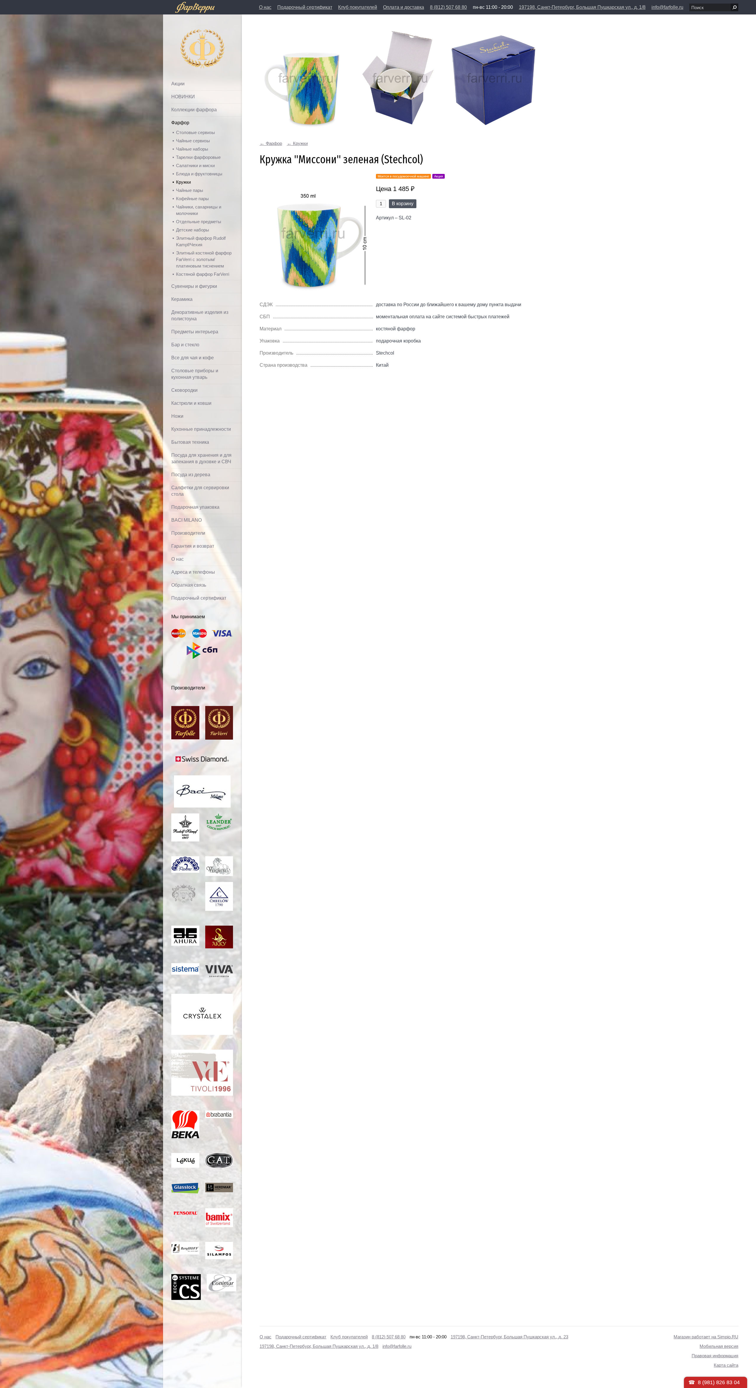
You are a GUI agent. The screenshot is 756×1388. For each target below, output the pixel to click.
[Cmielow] (219, 885)
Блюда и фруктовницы (199, 173)
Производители (188, 533)
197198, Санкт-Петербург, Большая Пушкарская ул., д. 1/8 (582, 7)
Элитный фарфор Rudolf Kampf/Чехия (201, 241)
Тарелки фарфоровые (198, 157)
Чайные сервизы (193, 140)
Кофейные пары (192, 198)
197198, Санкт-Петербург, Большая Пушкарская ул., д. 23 (509, 1336)
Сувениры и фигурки (194, 286)
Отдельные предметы (198, 221)
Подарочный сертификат (304, 7)
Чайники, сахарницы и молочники (198, 210)
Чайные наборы (192, 148)
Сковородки (184, 390)
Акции (178, 83)
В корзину (402, 203)
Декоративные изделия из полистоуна (199, 315)
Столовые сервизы (195, 132)
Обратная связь (188, 585)
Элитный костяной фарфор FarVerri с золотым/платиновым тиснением (204, 259)
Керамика (182, 299)
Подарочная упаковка (195, 507)
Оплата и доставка (403, 7)
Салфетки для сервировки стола (200, 491)
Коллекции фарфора (194, 109)
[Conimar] (221, 1277)
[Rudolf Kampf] (185, 816)
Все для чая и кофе (192, 357)
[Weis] (185, 1156)
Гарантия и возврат (192, 546)
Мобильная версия (719, 1346)
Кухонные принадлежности (201, 429)
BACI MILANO (186, 520)
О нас (265, 7)
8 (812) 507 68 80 (448, 7)
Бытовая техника (190, 442)
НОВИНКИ (183, 96)
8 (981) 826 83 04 (719, 1382)
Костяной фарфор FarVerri (202, 274)
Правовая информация (715, 1355)
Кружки (183, 182)
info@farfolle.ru (667, 7)
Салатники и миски (195, 165)
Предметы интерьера (194, 331)
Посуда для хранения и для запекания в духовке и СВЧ (201, 458)
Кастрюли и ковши (191, 403)
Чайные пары (189, 190)
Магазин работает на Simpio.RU (706, 1336)
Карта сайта (726, 1365)
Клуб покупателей (357, 7)
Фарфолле (188, 34)
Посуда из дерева (190, 474)
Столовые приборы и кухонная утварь (194, 374)
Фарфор (180, 122)
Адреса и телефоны (193, 572)
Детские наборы (192, 229)
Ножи (177, 416)
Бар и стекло (185, 344)
